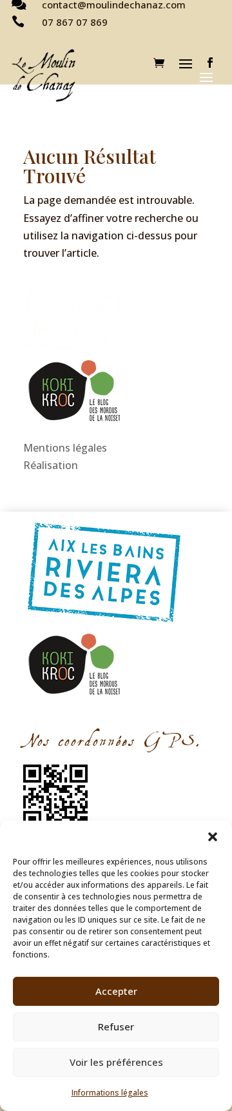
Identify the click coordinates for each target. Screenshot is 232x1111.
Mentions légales (65, 448)
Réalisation (50, 465)
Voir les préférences (116, 1062)
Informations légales (110, 1092)
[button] (212, 836)
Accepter (116, 991)
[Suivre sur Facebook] (210, 62)
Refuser (116, 1026)
